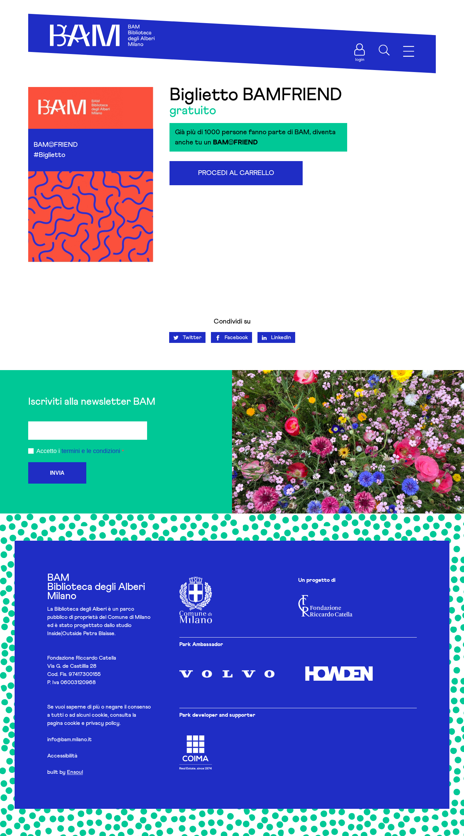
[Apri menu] (408, 51)
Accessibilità (62, 756)
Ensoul (75, 772)
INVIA (57, 473)
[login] (359, 49)
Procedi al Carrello (236, 173)
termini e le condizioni (90, 451)
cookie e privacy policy (92, 723)
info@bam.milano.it (69, 739)
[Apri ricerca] (384, 50)
